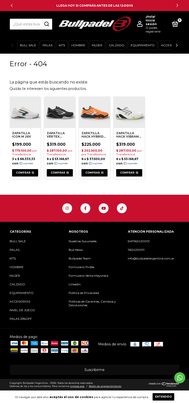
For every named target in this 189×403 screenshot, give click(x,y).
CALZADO (116, 45)
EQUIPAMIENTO (143, 45)
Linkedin (75, 284)
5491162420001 (139, 241)
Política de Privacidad (84, 293)
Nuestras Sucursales (82, 241)
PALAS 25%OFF (21, 319)
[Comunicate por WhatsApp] (179, 377)
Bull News (76, 250)
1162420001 (136, 250)
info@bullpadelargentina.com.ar (151, 258)
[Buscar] (46, 24)
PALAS (47, 45)
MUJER (97, 45)
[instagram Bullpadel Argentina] (67, 208)
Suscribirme (94, 370)
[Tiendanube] (164, 386)
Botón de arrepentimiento (105, 386)
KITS (62, 45)
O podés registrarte (153, 29)
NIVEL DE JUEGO (22, 310)
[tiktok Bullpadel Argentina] (122, 208)
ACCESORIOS (171, 45)
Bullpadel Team (80, 258)
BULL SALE (28, 45)
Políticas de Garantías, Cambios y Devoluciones (92, 303)
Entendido (163, 396)
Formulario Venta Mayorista (88, 275)
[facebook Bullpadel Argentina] (85, 208)
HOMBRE (78, 45)
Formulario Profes (81, 267)
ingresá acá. (77, 386)
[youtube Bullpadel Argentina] (104, 208)
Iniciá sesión (151, 22)
